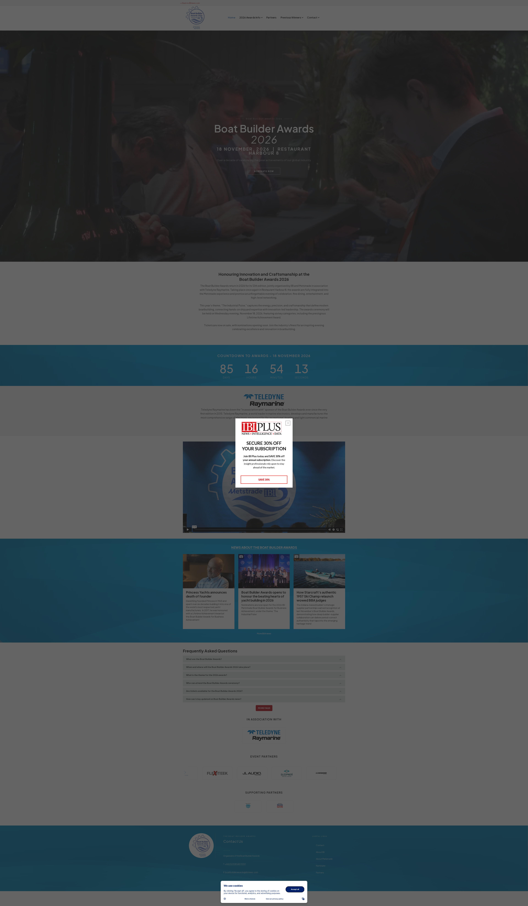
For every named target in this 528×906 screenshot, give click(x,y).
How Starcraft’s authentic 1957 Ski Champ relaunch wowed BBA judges (316, 596)
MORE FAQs (264, 708)
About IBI (320, 852)
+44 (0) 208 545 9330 (235, 864)
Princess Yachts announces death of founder (206, 594)
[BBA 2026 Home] (195, 17)
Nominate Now (264, 171)
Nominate (320, 865)
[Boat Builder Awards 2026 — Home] (201, 845)
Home (231, 17)
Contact (312, 17)
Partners (271, 17)
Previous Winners (291, 17)
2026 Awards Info (249, 17)
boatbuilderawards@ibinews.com (241, 872)
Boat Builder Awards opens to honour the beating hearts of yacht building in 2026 (263, 596)
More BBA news (264, 633)
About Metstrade (324, 858)
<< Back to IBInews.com (190, 3)
